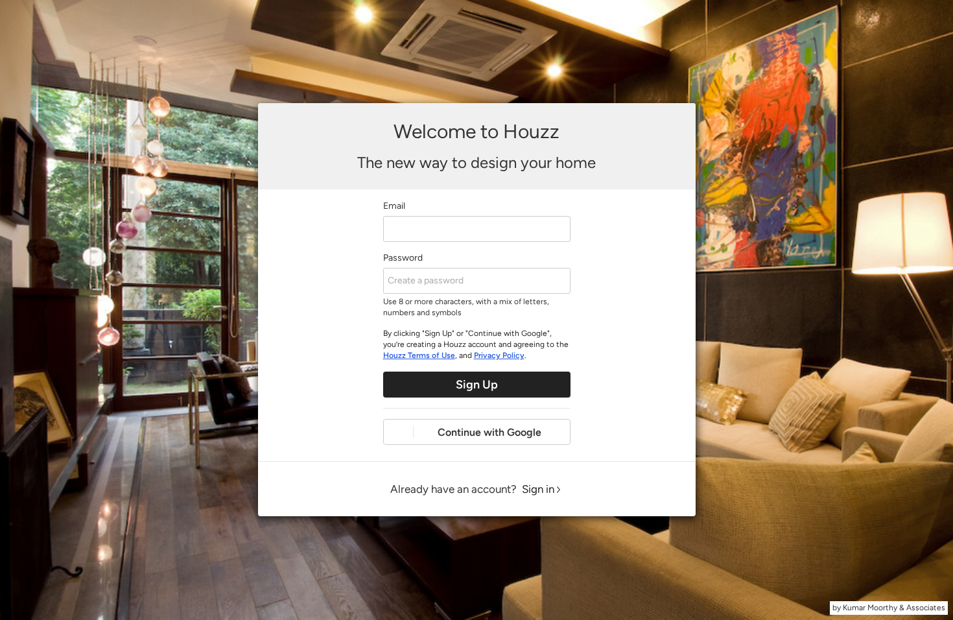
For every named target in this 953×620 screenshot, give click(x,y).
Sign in (538, 489)
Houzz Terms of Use (419, 355)
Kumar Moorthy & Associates (894, 607)
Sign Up (477, 384)
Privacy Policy (499, 355)
